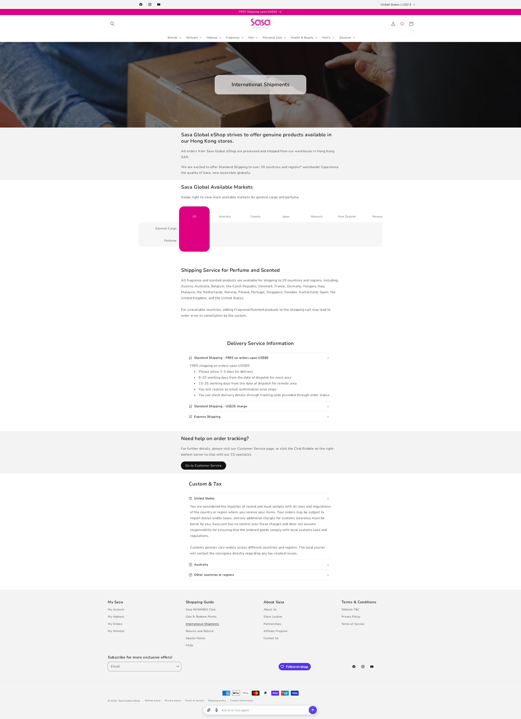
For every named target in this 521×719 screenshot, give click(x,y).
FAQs (189, 645)
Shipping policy (217, 700)
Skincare (192, 37)
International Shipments (202, 624)
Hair (251, 37)
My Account (116, 609)
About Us (270, 609)
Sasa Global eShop (129, 700)
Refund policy (153, 700)
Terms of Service (352, 624)
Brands (172, 37)
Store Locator (273, 617)
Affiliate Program (275, 631)
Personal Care (272, 37)
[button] (112, 23)
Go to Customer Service (203, 466)
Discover (345, 37)
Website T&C (350, 609)
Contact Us (271, 638)
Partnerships (272, 624)
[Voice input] (216, 710)
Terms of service (194, 700)
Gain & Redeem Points (201, 617)
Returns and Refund (199, 631)
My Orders (115, 624)
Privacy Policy (350, 617)
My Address (116, 617)
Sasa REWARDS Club (201, 609)
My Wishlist (116, 631)
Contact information (241, 700)
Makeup (212, 37)
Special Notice (195, 638)
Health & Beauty (302, 37)
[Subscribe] (176, 666)
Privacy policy (173, 700)
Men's (326, 37)
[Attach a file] (209, 710)
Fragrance (232, 37)
